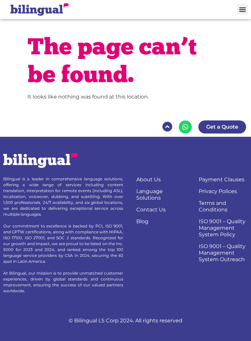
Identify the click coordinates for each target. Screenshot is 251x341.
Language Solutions (149, 194)
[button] (242, 9)
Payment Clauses (221, 179)
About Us (148, 179)
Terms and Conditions (213, 206)
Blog (142, 221)
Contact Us (151, 209)
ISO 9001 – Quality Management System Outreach (222, 252)
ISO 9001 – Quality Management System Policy (222, 228)
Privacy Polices (218, 191)
